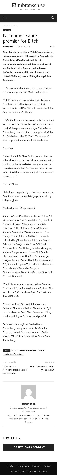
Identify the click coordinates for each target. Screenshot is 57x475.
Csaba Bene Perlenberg (13, 354)
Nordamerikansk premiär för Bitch (20, 38)
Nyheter (14, 25)
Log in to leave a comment (29, 447)
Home (5, 25)
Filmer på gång (23, 466)
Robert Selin (8, 46)
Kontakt (47, 466)
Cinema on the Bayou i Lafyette (31, 350)
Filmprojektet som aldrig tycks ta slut (42, 368)
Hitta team (36, 466)
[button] (52, 18)
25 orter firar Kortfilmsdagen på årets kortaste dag (15, 369)
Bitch (14, 350)
